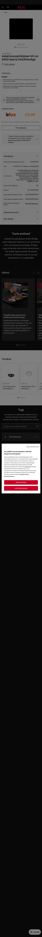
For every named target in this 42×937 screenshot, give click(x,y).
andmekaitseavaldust (9, 476)
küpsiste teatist (24, 474)
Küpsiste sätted (21, 482)
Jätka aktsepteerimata (32, 446)
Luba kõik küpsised (21, 488)
